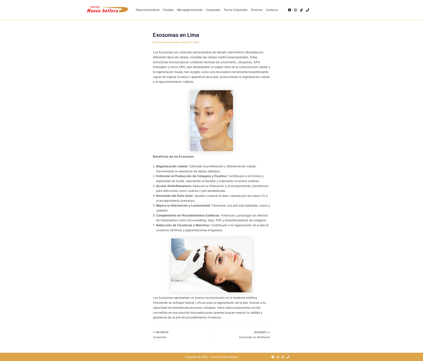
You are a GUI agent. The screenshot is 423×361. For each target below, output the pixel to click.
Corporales (213, 10)
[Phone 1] (307, 10)
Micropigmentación (190, 10)
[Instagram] (295, 10)
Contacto (272, 10)
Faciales (168, 10)
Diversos (256, 10)
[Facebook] (289, 10)
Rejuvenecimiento (148, 10)
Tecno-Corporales (236, 10)
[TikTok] (301, 10)
